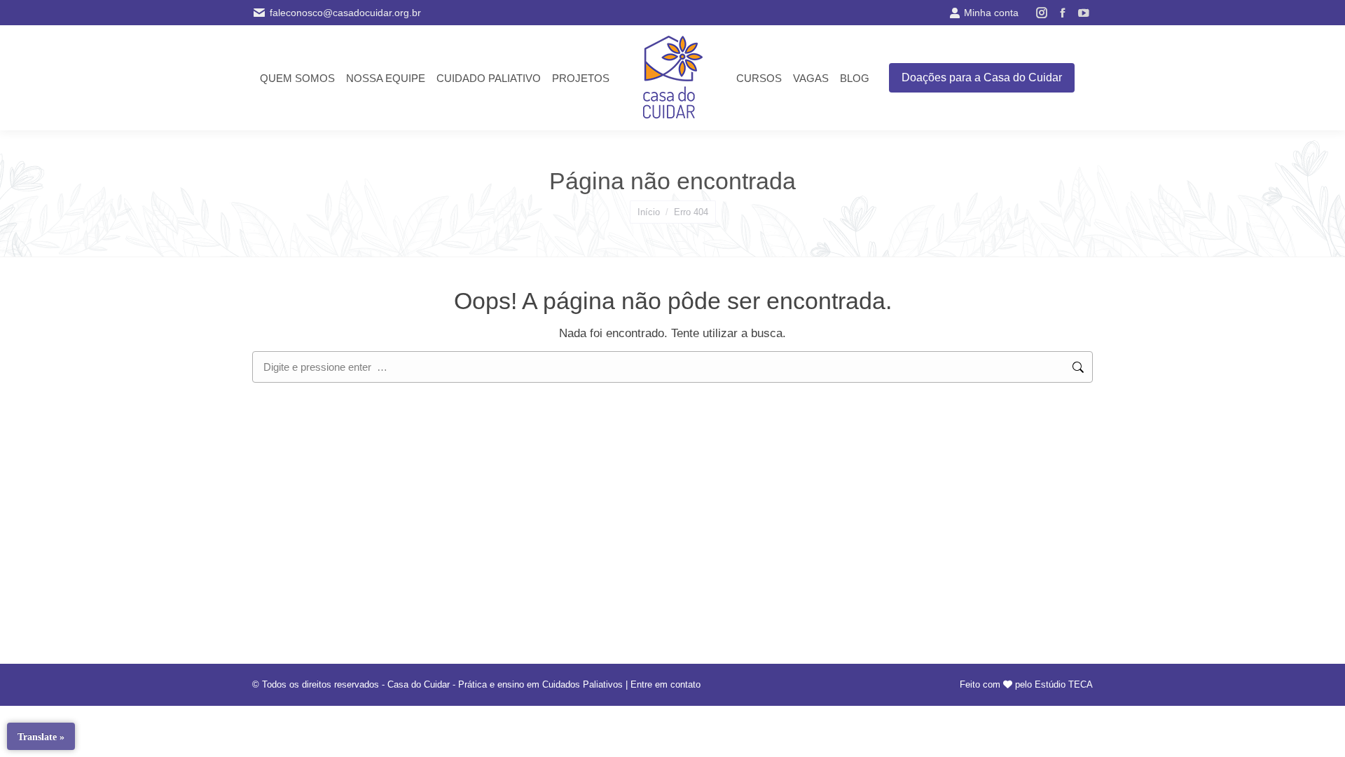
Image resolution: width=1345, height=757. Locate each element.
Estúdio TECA (1064, 684)
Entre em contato (665, 684)
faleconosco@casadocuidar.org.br (345, 12)
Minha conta (991, 12)
